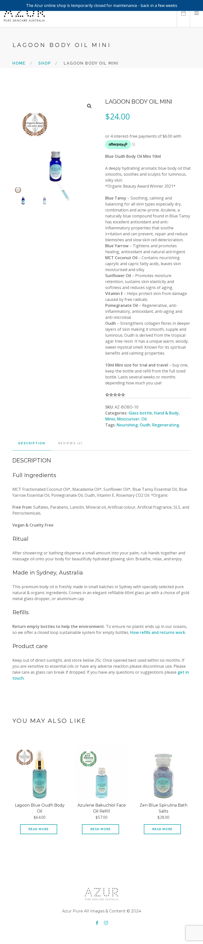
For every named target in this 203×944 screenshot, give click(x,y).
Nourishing (127, 425)
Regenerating (165, 425)
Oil (144, 419)
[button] (89, 106)
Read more (38, 829)
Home (19, 63)
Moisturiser (128, 419)
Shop (44, 63)
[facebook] (97, 923)
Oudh (145, 425)
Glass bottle (140, 413)
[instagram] (106, 923)
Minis (110, 419)
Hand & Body (166, 413)
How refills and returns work (157, 632)
